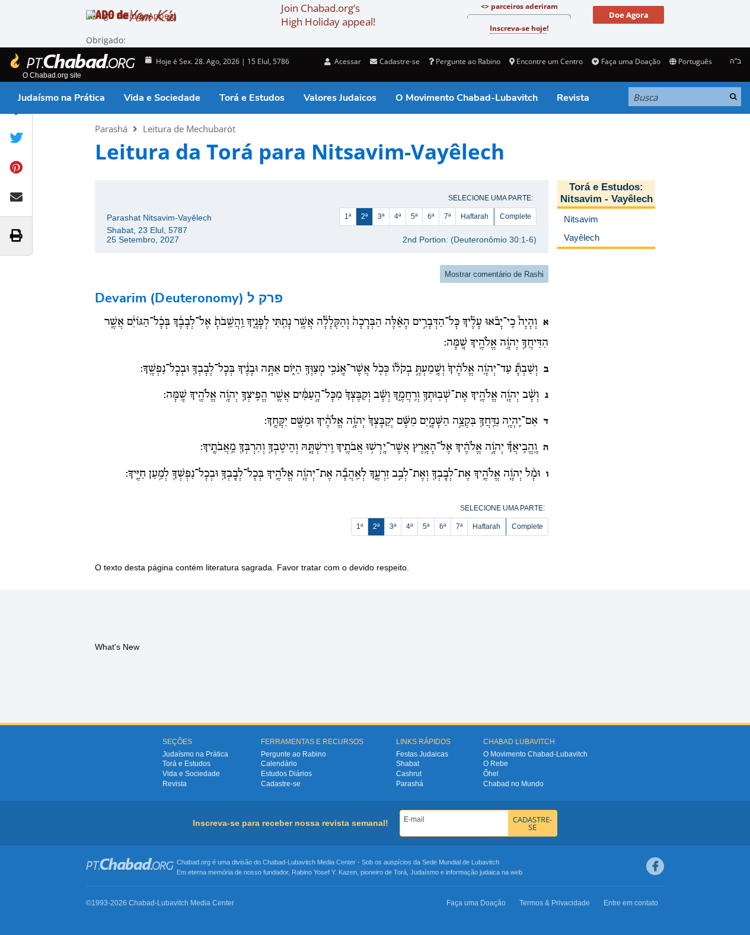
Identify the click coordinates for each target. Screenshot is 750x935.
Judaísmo (424, 872)
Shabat (407, 764)
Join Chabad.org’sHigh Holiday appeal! (328, 14)
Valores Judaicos (340, 97)
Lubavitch (301, 862)
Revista (573, 97)
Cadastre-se (281, 784)
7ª (447, 216)
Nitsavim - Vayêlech (606, 199)
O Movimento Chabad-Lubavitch (466, 97)
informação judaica (473, 872)
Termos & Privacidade (554, 903)
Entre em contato (631, 903)
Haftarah (475, 216)
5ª (414, 216)
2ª (364, 216)
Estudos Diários (286, 774)
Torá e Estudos (252, 97)
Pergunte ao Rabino (468, 61)
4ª (397, 216)
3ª (381, 216)
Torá (400, 872)
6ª (430, 216)
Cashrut (409, 774)
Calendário (279, 764)
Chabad (274, 862)
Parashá (111, 129)
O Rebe (495, 764)
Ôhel (491, 774)
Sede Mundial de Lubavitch (460, 862)
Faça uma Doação (630, 61)
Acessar (347, 61)
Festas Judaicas (422, 754)
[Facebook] (655, 866)
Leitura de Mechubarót (189, 129)
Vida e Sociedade (162, 97)
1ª (347, 216)
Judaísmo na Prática (61, 97)
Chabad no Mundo (513, 784)
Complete (515, 216)
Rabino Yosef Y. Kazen (324, 872)
